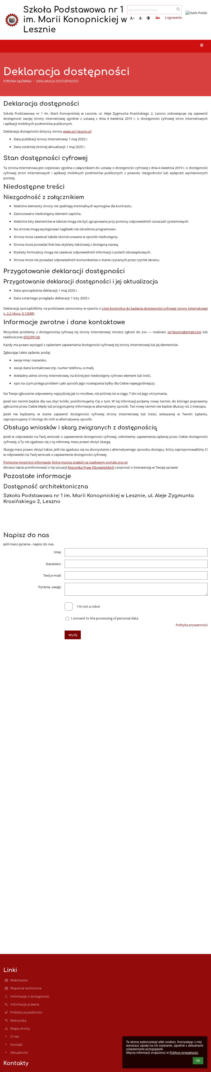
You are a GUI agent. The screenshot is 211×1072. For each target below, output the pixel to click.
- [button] (142, 18)
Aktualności (19, 1052)
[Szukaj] (178, 9)
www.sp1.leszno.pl (77, 131)
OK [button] (198, 1061)
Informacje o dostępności (29, 996)
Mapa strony (20, 1028)
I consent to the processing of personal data (104, 618)
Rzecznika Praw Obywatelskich (91, 467)
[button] (148, 18)
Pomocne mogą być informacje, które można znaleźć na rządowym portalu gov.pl (65, 462)
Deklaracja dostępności (57, 81)
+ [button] (134, 18)
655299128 (31, 337)
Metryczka (18, 1020)
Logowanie (173, 17)
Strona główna (17, 81)
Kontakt (16, 1044)
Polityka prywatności (192, 625)
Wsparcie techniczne (25, 988)
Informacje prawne (24, 1004)
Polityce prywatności (184, 1053)
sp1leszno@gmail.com (184, 332)
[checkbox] (69, 606)
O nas (14, 1036)
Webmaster (19, 980)
